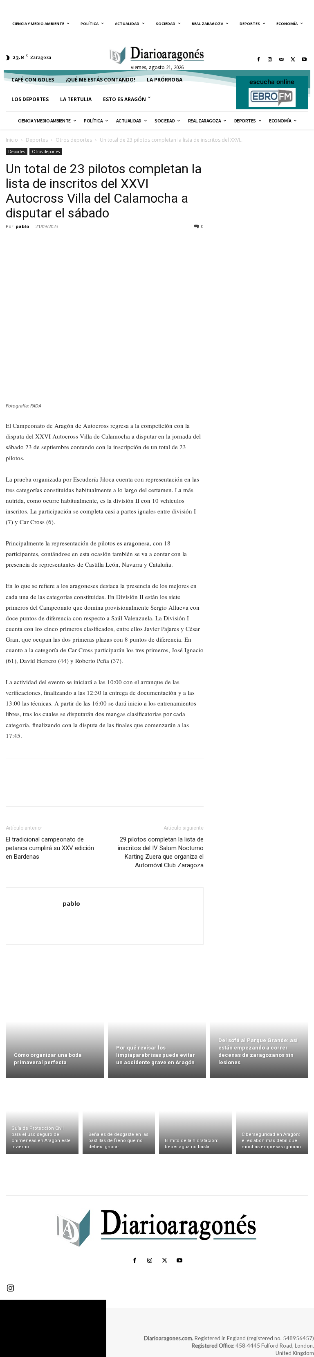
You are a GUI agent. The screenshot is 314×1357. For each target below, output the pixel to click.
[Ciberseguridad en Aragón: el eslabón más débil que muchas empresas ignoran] (272, 1118)
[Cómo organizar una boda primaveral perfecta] (55, 1031)
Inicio (12, 139)
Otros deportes (74, 139)
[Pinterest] (51, 245)
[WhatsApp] (70, 245)
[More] (89, 245)
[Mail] (281, 59)
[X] (292, 59)
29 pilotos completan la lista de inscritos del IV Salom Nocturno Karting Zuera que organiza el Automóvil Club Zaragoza (161, 852)
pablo (22, 226)
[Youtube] (304, 59)
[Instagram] (270, 59)
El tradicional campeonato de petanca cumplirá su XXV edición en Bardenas (50, 848)
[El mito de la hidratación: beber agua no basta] (195, 1118)
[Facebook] (258, 59)
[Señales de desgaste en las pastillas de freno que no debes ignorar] (119, 1118)
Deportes (37, 139)
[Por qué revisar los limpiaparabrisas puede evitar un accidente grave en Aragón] (157, 1031)
